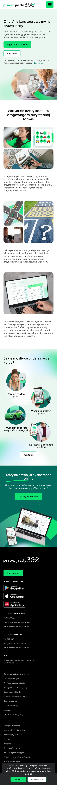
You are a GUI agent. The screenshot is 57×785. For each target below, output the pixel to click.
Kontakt (7, 739)
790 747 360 (9, 618)
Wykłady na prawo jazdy (14, 683)
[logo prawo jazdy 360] (19, 5)
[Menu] (49, 4)
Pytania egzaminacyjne (14, 753)
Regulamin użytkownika (14, 730)
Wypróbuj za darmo (17, 44)
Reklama (7, 744)
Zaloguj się (38, 63)
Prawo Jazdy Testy (12, 762)
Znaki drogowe (10, 701)
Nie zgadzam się (37, 779)
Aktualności (9, 710)
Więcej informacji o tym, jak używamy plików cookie (28, 772)
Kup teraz (12, 53)
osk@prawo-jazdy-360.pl (15, 643)
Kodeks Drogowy (11, 705)
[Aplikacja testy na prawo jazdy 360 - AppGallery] (28, 604)
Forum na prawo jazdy (13, 714)
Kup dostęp (13, 573)
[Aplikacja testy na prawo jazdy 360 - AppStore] (28, 596)
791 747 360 (9, 639)
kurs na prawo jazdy (12, 678)
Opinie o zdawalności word (15, 696)
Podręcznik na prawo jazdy (15, 687)
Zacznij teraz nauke (28, 496)
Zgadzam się (18, 779)
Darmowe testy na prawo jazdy (17, 674)
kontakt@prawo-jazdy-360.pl (17, 622)
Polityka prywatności (13, 735)
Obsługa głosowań (12, 748)
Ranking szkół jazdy (12, 692)
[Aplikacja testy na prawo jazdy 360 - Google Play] (28, 588)
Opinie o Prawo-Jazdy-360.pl (17, 757)
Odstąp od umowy (12, 726)
